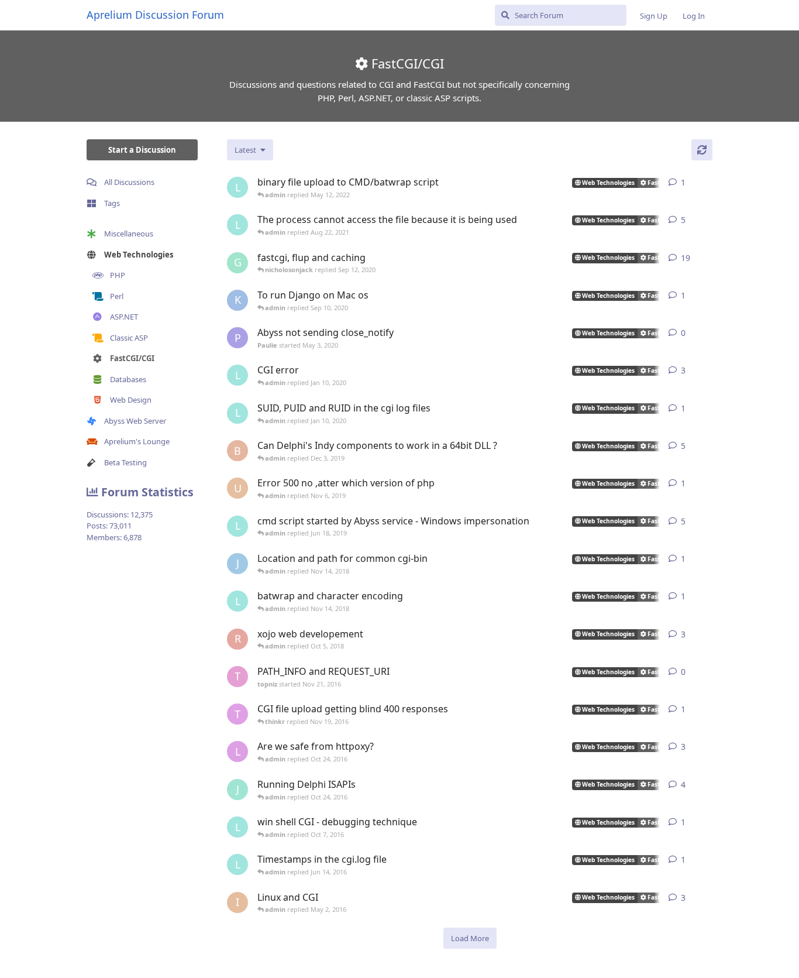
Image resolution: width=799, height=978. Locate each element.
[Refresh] (701, 149)
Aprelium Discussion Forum (155, 15)
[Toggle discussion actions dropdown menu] (707, 182)
